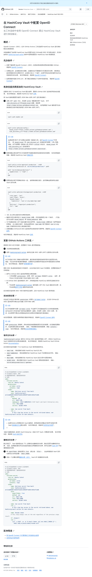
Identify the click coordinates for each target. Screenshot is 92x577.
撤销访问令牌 (9, 440)
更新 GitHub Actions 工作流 (17, 240)
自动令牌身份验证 (30, 329)
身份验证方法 (16, 425)
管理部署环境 (28, 264)
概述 (6, 42)
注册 (88, 9)
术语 (18, 570)
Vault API (55, 446)
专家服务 (35, 570)
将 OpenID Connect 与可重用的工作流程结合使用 (22, 535)
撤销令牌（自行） (25, 457)
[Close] (86, 3)
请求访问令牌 (9, 335)
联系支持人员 (52, 558)
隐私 (22, 570)
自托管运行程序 (48, 425)
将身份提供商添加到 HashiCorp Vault (22, 87)
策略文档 (30, 155)
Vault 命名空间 (17, 434)
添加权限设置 (9, 296)
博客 (40, 570)
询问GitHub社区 (53, 555)
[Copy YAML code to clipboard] (59, 367)
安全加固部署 (41, 14)
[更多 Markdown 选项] (86, 24)
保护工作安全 (31, 14)
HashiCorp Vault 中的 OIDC (55, 14)
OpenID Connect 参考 (47, 317)
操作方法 (23, 14)
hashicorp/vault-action (16, 54)
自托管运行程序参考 (12, 538)
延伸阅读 (8, 530)
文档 (34, 94)
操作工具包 (18, 287)
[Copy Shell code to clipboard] (59, 112)
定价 (30, 570)
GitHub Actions (14, 14)
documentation (13, 343)
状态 (26, 570)
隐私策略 (6, 559)
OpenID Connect (16, 67)
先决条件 (8, 60)
